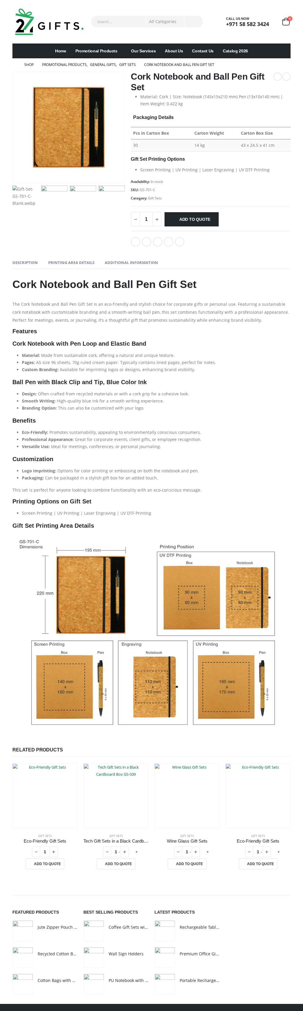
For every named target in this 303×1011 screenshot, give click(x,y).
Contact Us (203, 51)
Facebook (135, 242)
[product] (45, 796)
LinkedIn (157, 242)
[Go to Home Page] (14, 64)
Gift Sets (155, 198)
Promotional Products (96, 51)
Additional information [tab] (131, 262)
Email (179, 242)
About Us (174, 51)
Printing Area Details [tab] (71, 262)
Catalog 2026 (235, 51)
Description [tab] (25, 262)
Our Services (143, 51)
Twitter (146, 242)
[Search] (194, 22)
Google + (168, 242)
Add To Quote (194, 219)
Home (60, 51)
